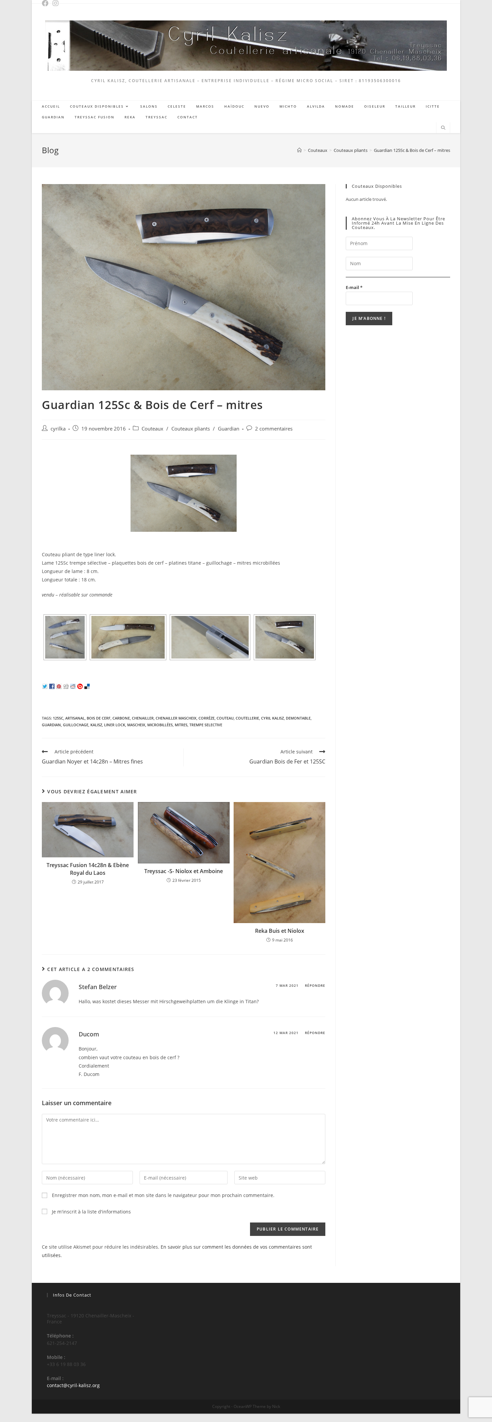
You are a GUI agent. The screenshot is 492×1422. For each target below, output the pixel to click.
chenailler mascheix (176, 718)
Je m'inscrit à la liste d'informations (91, 1211)
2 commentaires (274, 428)
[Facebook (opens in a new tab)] (47, 3)
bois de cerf (98, 718)
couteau (225, 718)
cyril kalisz (272, 718)
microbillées (160, 724)
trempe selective (205, 724)
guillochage (75, 724)
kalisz (96, 724)
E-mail (354, 287)
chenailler (143, 718)
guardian (51, 724)
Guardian (228, 428)
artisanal (75, 718)
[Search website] (443, 128)
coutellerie (247, 718)
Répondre (315, 985)
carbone (121, 718)
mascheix (136, 724)
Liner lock (114, 724)
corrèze (206, 718)
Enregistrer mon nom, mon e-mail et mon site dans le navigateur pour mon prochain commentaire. (163, 1195)
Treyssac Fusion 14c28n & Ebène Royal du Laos (88, 868)
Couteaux (152, 428)
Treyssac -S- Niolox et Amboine (183, 871)
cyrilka (58, 428)
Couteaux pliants (190, 428)
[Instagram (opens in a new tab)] (57, 3)
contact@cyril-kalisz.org (73, 1385)
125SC (58, 718)
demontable (298, 718)
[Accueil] (299, 150)
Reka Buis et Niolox (279, 930)
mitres (181, 724)
